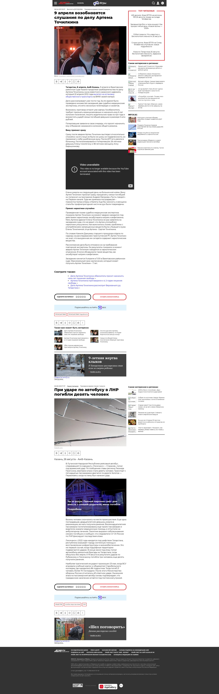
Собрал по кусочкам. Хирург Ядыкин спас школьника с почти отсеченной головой (151, 399)
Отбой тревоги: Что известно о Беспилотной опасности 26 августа (146, 35)
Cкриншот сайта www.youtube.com (71, 76)
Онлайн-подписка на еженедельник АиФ (134, 650)
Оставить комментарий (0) (109, 297)
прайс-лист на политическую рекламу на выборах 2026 (91, 654)
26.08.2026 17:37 (59, 386)
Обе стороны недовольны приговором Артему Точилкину (75, 346)
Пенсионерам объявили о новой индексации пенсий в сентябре (149, 141)
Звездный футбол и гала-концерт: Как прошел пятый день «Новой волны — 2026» (146, 26)
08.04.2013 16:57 (59, 9)
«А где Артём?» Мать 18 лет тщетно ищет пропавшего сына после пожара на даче (150, 90)
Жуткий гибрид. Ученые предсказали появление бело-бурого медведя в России (151, 83)
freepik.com (58, 448)
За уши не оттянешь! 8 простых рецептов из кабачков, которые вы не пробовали (151, 422)
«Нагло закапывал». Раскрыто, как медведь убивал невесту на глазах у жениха (151, 429)
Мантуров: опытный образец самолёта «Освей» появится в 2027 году (149, 119)
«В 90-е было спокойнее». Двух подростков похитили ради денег (150, 391)
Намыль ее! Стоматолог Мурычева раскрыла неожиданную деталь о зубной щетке (150, 68)
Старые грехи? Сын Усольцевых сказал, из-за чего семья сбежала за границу (151, 407)
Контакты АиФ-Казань (94, 652)
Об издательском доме (79, 650)
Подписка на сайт (77, 652)
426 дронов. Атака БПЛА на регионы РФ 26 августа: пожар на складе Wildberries (146, 17)
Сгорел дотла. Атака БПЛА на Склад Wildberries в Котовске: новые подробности (147, 45)
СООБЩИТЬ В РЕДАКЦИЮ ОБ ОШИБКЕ (126, 654)
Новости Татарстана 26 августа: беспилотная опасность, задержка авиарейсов (146, 54)
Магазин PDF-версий (109, 650)
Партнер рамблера (90, 685)
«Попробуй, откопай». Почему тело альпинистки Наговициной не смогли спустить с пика (150, 98)
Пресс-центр (95, 650)
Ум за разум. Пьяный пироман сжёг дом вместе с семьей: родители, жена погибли (94, 503)
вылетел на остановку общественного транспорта (90, 95)
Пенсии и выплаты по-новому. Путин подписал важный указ (150, 148)
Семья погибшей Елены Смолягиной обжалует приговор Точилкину (112, 340)
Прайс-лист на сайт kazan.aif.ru (142, 652)
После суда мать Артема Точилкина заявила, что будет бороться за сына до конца (110, 332)
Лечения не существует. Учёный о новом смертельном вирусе (150, 413)
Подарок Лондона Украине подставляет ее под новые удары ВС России (150, 126)
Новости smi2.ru (61, 377)
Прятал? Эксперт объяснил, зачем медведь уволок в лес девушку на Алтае (150, 106)
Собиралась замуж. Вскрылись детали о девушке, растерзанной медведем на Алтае (150, 75)
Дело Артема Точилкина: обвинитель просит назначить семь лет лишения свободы (75, 332)
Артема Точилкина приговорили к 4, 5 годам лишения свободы (76, 339)
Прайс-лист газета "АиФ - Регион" (117, 652)
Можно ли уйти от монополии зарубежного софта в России (148, 133)
